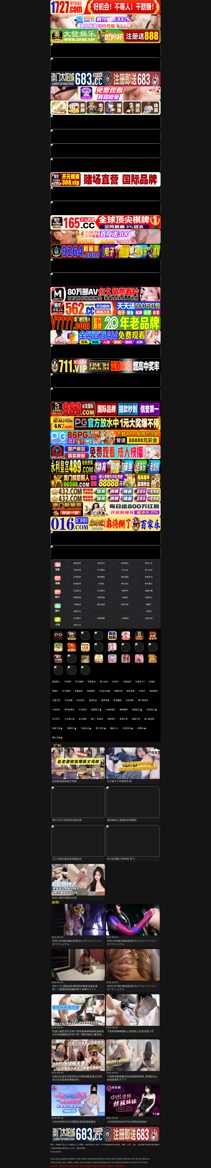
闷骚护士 (149, 597)
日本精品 (101, 570)
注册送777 (140, 681)
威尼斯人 (56, 681)
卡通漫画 (77, 604)
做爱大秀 (124, 718)
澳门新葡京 (143, 700)
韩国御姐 (101, 577)
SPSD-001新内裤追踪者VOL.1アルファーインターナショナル (132, 987)
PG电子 (115, 681)
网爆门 (149, 604)
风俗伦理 (149, 618)
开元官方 (56, 718)
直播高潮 (118, 690)
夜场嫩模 (118, 700)
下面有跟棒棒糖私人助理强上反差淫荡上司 (130, 1031)
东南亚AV (149, 577)
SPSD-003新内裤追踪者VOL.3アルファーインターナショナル (77, 942)
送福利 (152, 681)
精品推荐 (77, 563)
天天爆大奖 (69, 718)
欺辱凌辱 (77, 583)
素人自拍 (149, 570)
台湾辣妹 (77, 577)
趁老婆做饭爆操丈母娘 (64, 781)
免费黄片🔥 (137, 709)
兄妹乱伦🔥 (86, 728)
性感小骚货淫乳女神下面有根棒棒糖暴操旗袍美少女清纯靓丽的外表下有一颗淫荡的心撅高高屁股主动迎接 (78, 1034)
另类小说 (77, 625)
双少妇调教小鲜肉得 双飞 (121, 858)
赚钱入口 (114, 728)
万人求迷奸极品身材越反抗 (67, 858)
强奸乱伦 (101, 563)
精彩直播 (130, 690)
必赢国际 (79, 690)
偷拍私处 (93, 700)
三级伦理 (77, 570)
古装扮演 (77, 590)
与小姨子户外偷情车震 (119, 781)
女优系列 (101, 590)
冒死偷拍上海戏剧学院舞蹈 (122, 820)
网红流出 (125, 583)
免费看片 (111, 718)
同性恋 (149, 611)
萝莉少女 (149, 563)
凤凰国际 (91, 690)
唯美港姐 (125, 577)
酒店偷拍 (154, 690)
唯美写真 (125, 604)
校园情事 (101, 618)
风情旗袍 (77, 597)
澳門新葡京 (69, 709)
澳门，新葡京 (97, 718)
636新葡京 (110, 709)
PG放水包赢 (104, 690)
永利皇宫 (83, 709)
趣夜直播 (105, 700)
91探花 (101, 583)
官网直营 (92, 681)
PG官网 (67, 681)
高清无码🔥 (128, 728)
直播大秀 (136, 718)
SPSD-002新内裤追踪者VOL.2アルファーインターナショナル (132, 942)
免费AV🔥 (141, 728)
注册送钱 (127, 681)
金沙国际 (83, 718)
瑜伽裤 (125, 597)
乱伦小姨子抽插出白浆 (64, 897)
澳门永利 (104, 681)
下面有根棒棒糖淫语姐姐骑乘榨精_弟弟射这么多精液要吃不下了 (132, 1078)
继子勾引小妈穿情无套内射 (67, 820)
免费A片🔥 (72, 728)
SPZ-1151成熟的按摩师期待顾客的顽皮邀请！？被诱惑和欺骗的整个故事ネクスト (75, 987)
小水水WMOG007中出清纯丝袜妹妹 (127, 1121)
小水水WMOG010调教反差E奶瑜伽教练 (74, 1121)
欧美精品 (125, 563)
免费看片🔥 (96, 709)
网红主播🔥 (57, 737)
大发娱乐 (56, 709)
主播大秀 (56, 700)
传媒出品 (77, 611)
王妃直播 (68, 700)
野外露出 (149, 583)
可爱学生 (125, 590)
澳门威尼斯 (149, 718)
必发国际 (130, 700)
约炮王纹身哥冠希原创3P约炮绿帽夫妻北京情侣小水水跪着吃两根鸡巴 (77, 1078)
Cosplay (124, 570)
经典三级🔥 (57, 728)
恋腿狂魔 (149, 590)
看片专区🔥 (101, 728)
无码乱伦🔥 (152, 709)
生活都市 (77, 618)
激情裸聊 (124, 709)
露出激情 (101, 604)
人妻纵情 (125, 618)
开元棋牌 (79, 681)
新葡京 (55, 690)
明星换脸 (101, 597)
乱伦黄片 (81, 700)
